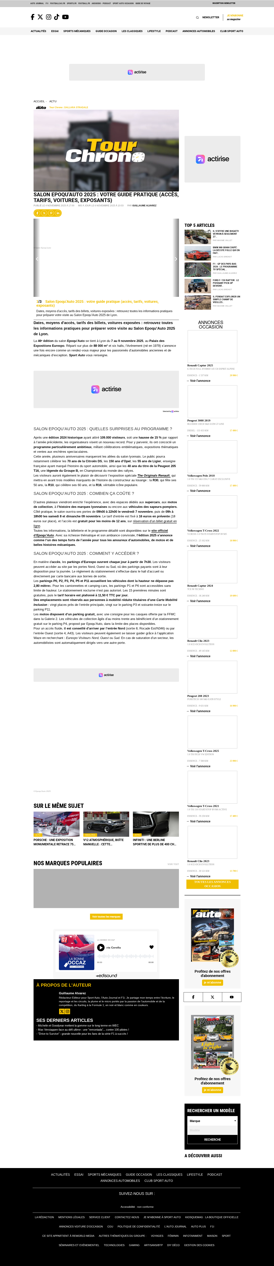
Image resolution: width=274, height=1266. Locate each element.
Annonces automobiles (198, 31)
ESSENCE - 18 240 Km (198, 595)
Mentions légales (71, 1217)
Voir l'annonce (198, 381)
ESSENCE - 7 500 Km (197, 761)
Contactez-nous (127, 1217)
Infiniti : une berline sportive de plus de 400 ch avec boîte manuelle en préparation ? (153, 842)
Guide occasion (106, 31)
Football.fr (84, 3)
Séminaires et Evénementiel (79, 1245)
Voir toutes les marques (106, 916)
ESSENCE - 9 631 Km (197, 706)
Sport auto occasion (123, 3)
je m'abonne (212, 982)
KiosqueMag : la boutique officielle (211, 1217)
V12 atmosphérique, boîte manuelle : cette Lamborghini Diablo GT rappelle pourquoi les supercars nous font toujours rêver (103, 842)
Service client (99, 1217)
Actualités (38, 31)
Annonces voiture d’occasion (81, 1226)
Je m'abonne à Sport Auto (162, 1217)
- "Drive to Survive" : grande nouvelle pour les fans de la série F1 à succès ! (82, 1033)
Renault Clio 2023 (198, 640)
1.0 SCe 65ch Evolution (200, 644)
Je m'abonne (235, 17)
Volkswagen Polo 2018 (201, 475)
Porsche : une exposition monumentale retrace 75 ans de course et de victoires (53, 842)
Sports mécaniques (77, 31)
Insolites (90, 835)
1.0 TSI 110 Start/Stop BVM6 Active (207, 809)
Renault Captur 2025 (200, 365)
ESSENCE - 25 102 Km (198, 540)
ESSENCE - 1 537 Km (197, 375)
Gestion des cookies (199, 1245)
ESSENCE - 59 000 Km (198, 485)
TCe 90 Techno (195, 589)
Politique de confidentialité (139, 1226)
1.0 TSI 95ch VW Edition (200, 754)
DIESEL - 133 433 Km (197, 430)
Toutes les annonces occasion (212, 884)
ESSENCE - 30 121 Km (198, 871)
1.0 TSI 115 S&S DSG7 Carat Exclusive (208, 479)
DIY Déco (173, 1245)
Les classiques (132, 31)
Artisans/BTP (153, 1245)
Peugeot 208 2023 (198, 695)
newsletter (210, 17)
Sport (226, 1235)
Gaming (134, 1245)
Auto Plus (198, 1226)
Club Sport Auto (231, 31)
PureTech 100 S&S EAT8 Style (204, 699)
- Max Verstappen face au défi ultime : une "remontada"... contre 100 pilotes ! (82, 1029)
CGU (110, 1226)
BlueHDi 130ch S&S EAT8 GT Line (205, 424)
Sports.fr (71, 3)
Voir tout (173, 864)
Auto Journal (37, 3)
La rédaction (44, 1217)
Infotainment (193, 1235)
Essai (55, 31)
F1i (47, 3)
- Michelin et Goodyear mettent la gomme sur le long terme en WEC (77, 1025)
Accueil (39, 101)
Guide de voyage (143, 3)
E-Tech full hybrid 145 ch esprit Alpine (211, 369)
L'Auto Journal (175, 1226)
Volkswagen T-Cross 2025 (203, 750)
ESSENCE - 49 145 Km (198, 651)
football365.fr (57, 3)
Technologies (114, 1245)
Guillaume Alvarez (144, 205)
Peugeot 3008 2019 (198, 420)
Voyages (157, 1235)
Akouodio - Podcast (101, 3)
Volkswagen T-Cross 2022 (203, 530)
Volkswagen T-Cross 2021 (203, 806)
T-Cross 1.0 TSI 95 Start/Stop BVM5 (207, 534)
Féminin (173, 1235)
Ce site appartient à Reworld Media (68, 1235)
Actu (52, 101)
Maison (212, 1235)
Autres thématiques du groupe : (123, 1235)
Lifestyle (154, 31)
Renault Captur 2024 (200, 585)
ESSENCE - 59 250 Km (198, 816)
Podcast (172, 31)
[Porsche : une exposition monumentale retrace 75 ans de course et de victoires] (57, 824)
